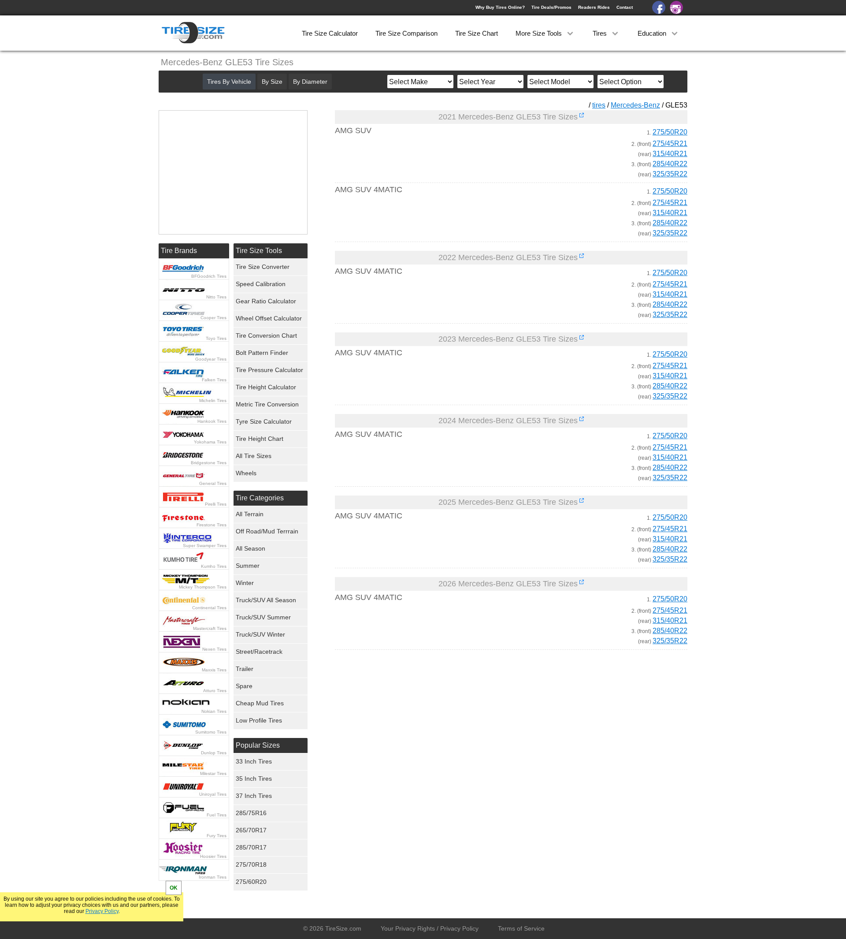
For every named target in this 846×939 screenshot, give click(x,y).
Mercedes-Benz (635, 105)
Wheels (246, 473)
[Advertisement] (495, 739)
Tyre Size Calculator (264, 421)
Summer (248, 565)
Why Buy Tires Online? (500, 7)
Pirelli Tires (215, 504)
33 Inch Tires (254, 761)
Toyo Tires (216, 338)
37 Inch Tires (254, 795)
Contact (624, 7)
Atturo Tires (214, 690)
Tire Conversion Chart (266, 335)
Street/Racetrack (259, 651)
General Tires (212, 483)
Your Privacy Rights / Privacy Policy (430, 928)
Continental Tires (209, 607)
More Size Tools (540, 33)
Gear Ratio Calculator (266, 301)
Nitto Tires (216, 296)
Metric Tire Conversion (267, 404)
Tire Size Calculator (330, 33)
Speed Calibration (261, 283)
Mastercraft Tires (209, 628)
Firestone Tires (211, 524)
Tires (601, 33)
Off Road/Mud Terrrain (267, 531)
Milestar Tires (213, 773)
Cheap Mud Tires (260, 703)
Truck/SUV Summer (263, 617)
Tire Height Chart (259, 438)
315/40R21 (670, 153)
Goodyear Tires (210, 359)
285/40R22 (670, 164)
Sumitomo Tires (210, 732)
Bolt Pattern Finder (262, 352)
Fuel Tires (216, 814)
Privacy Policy (102, 911)
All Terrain (249, 514)
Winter (245, 582)
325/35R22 (670, 174)
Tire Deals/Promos (551, 7)
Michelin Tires (212, 400)
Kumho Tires (213, 566)
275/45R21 (670, 143)
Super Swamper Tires (204, 545)
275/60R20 (251, 881)
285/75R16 (251, 812)
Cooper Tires (213, 317)
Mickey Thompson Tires (202, 587)
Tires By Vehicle (229, 81)
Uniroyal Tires (212, 794)
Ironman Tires (212, 877)
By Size (272, 81)
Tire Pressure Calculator (269, 369)
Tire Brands (179, 250)
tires (598, 105)
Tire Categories (260, 498)
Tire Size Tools (259, 250)
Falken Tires (214, 379)
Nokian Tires (213, 711)
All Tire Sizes (253, 455)
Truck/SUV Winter (260, 634)
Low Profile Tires (259, 720)
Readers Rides (594, 7)
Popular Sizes (258, 745)
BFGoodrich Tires (208, 276)
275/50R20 (670, 132)
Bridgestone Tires (208, 462)
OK (174, 888)
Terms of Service (521, 928)
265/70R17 (251, 830)
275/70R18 (251, 864)
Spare (244, 685)
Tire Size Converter (262, 266)
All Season (250, 548)
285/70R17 (251, 847)
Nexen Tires (214, 649)
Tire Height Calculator (266, 387)
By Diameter (310, 81)
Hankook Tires (211, 421)
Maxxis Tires (214, 669)
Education (653, 33)
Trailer (244, 668)
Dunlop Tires (213, 752)
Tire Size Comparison (406, 33)
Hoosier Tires (213, 856)
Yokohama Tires (210, 442)
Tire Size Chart (476, 33)
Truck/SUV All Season (266, 600)
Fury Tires (216, 835)
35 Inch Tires (254, 778)
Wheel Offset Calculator (269, 318)
